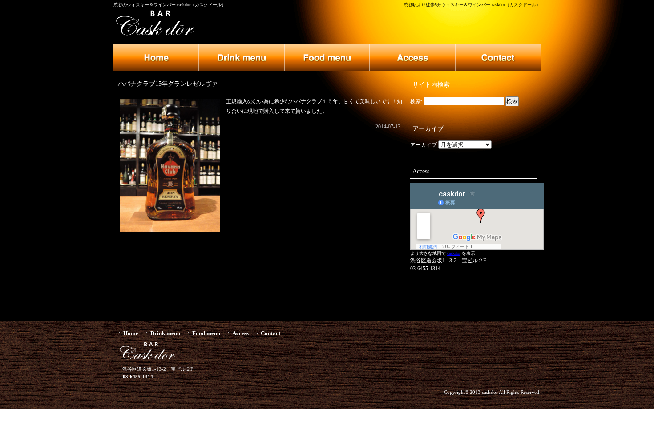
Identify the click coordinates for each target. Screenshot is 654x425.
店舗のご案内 (412, 57)
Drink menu (165, 333)
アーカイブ (423, 145)
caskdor (453, 253)
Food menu (206, 333)
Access (240, 333)
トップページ (156, 57)
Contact (270, 333)
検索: (416, 101)
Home (130, 333)
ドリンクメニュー (241, 57)
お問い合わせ (498, 57)
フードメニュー (327, 57)
